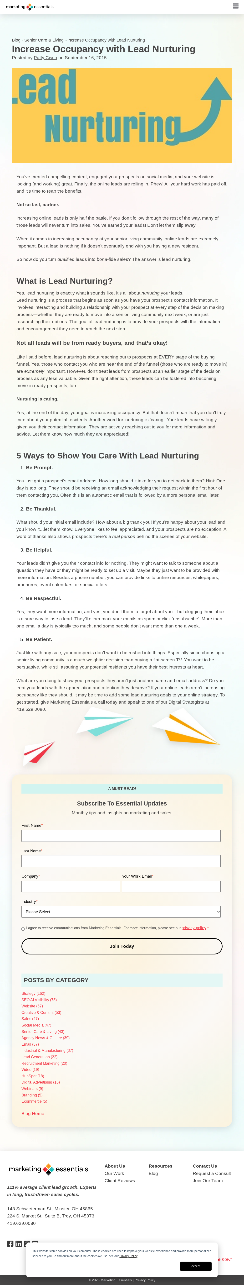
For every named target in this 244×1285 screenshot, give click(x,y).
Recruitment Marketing (44, 1063)
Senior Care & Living (44, 40)
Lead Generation (39, 1057)
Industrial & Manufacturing (47, 1050)
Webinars (32, 1089)
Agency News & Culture (45, 1038)
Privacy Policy (128, 1256)
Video (30, 1070)
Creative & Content (41, 1013)
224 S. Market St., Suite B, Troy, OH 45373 (50, 1215)
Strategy (33, 993)
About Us (115, 1166)
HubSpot (32, 1076)
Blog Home (32, 1113)
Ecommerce (34, 1101)
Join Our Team (208, 1180)
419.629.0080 (21, 1223)
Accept (195, 1266)
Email (30, 1044)
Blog (16, 40)
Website (32, 1006)
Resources (161, 1166)
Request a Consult (212, 1173)
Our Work (114, 1173)
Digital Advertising (40, 1082)
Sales (30, 1019)
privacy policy (194, 928)
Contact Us (205, 1166)
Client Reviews (120, 1180)
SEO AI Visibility (39, 1000)
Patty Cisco (45, 57)
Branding (31, 1095)
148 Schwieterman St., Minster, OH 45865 (50, 1208)
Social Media (36, 1025)
